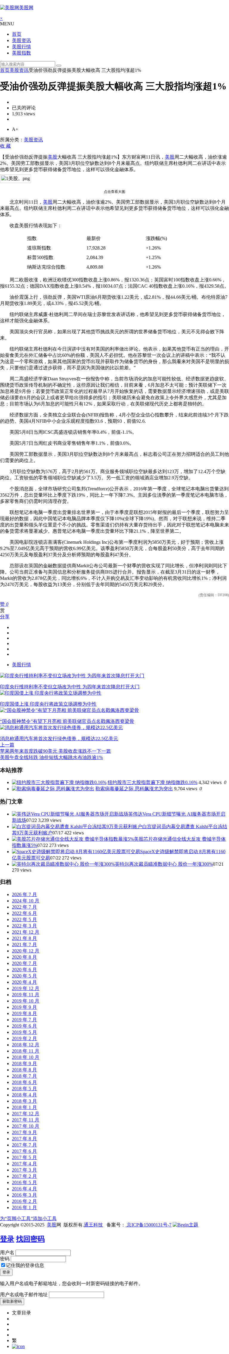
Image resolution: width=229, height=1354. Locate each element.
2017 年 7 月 (24, 1144)
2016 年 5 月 (24, 1182)
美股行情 (21, 46)
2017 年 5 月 (24, 1157)
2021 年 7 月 (24, 944)
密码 (5, 1258)
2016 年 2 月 (24, 1201)
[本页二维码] (18, 1346)
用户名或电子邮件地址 (24, 1294)
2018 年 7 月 (24, 1076)
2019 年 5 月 (24, 1032)
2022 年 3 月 (24, 925)
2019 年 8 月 (24, 1013)
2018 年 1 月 (24, 1107)
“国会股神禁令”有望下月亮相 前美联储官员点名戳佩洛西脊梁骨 (67, 721)
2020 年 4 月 (24, 982)
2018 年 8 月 (24, 1069)
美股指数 (21, 52)
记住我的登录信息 (25, 1265)
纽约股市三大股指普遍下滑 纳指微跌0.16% (152, 782)
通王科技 (93, 1224)
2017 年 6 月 (24, 1151)
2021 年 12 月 (25, 932)
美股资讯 (21, 40)
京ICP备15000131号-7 (148, 1224)
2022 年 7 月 (24, 907)
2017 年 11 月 (25, 1119)
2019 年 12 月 (25, 988)
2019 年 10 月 (25, 1000)
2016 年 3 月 (24, 1194)
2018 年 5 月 (24, 1088)
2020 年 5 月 (24, 975)
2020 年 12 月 (25, 950)
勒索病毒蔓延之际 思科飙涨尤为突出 (134, 788)
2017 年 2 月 (24, 1176)
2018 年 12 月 (25, 1044)
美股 (52, 156)
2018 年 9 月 (24, 1063)
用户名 (7, 1252)
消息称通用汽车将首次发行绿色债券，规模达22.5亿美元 (59, 738)
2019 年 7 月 (24, 1019)
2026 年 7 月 (24, 894)
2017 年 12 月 (25, 1113)
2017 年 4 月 (24, 1163)
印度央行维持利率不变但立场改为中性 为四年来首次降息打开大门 (70, 686)
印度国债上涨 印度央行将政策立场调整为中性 (48, 704)
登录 (7, 1239)
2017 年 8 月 (24, 1138)
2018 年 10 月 (25, 1057)
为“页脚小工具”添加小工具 (28, 1218)
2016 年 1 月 (24, 1207)
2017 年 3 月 (24, 1169)
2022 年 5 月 (24, 919)
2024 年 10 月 (25, 900)
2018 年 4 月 (24, 1094)
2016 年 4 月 (24, 1188)
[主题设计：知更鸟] (185, 1224)
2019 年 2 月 (24, 1038)
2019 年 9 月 (24, 1007)
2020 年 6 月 (24, 969)
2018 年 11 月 (25, 1051)
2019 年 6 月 (24, 1025)
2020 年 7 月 (24, 963)
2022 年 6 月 (24, 913)
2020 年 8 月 (24, 957)
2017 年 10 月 (25, 1126)
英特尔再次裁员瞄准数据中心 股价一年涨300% (164, 864)
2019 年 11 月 (25, 994)
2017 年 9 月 (24, 1132)
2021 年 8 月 (24, 938)
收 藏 (5, 145)
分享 (5, 616)
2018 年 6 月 (24, 1082)
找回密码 (30, 1239)
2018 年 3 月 (24, 1101)
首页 (16, 34)
